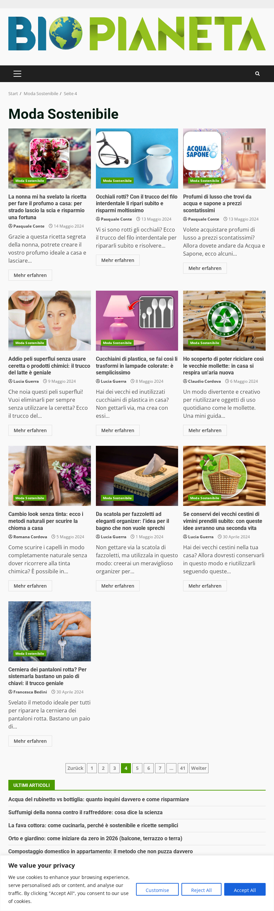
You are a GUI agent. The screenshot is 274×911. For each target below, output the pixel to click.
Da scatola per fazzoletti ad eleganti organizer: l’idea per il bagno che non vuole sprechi (137, 476)
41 (182, 768)
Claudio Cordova (204, 381)
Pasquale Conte (28, 226)
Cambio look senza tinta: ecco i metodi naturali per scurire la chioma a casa (49, 476)
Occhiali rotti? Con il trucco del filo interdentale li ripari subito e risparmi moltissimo (137, 158)
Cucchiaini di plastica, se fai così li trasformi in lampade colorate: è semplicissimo (137, 321)
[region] (137, 883)
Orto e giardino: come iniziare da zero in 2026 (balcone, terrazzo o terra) (95, 838)
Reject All (201, 890)
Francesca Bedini (30, 692)
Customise (157, 890)
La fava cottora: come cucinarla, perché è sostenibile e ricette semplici (93, 825)
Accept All (245, 890)
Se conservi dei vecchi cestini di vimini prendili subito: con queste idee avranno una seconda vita (224, 476)
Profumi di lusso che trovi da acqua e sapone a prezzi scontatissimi (224, 158)
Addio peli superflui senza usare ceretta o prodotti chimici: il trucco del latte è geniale (49, 321)
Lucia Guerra (26, 381)
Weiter (199, 768)
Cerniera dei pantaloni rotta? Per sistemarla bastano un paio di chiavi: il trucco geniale (49, 631)
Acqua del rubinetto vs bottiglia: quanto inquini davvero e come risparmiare (98, 799)
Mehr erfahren (30, 275)
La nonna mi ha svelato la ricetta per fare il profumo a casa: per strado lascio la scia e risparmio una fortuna (49, 158)
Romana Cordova (30, 537)
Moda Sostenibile (29, 180)
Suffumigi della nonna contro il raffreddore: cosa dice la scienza (85, 812)
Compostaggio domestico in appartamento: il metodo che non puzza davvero (100, 851)
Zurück (75, 768)
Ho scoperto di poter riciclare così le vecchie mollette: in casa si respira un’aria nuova (224, 321)
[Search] (257, 73)
